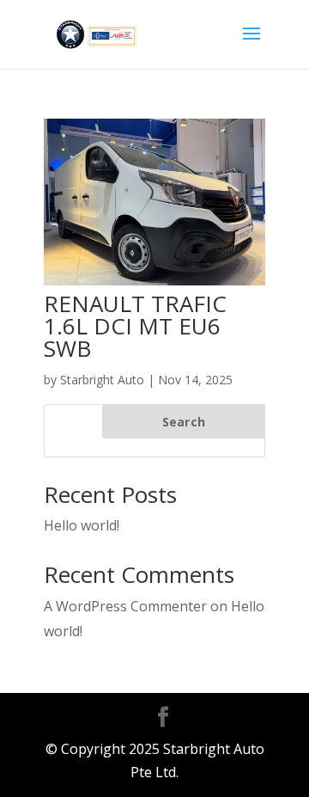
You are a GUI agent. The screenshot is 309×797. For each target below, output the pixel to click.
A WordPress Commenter (125, 606)
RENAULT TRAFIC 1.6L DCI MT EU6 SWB (135, 326)
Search (184, 422)
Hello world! (81, 525)
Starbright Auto (102, 379)
